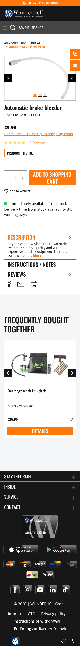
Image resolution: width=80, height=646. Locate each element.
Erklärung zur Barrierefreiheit (40, 628)
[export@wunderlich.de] (75, 65)
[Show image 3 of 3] (45, 95)
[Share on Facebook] (9, 284)
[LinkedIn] (52, 589)
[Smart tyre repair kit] (40, 364)
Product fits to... (20, 153)
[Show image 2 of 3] (40, 95)
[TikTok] (65, 589)
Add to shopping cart (52, 177)
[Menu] (5, 27)
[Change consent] (16, 641)
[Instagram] (27, 589)
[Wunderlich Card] (40, 526)
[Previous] (8, 78)
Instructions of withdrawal (36, 621)
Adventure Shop (31, 27)
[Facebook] (15, 589)
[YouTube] (40, 589)
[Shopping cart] (77, 27)
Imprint (14, 613)
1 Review (37, 142)
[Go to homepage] (23, 13)
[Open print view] (34, 284)
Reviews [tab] (17, 274)
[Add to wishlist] (71, 419)
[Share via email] (20, 284)
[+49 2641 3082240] (75, 54)
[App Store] (20, 549)
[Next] (72, 78)
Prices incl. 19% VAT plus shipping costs (38, 133)
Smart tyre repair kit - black (26, 391)
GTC (31, 613)
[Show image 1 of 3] (35, 95)
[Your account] (72, 641)
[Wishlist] (63, 641)
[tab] (40, 245)
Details (40, 431)
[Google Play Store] (59, 549)
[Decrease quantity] (8, 177)
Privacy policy (53, 613)
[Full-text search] (13, 27)
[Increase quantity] (22, 177)
